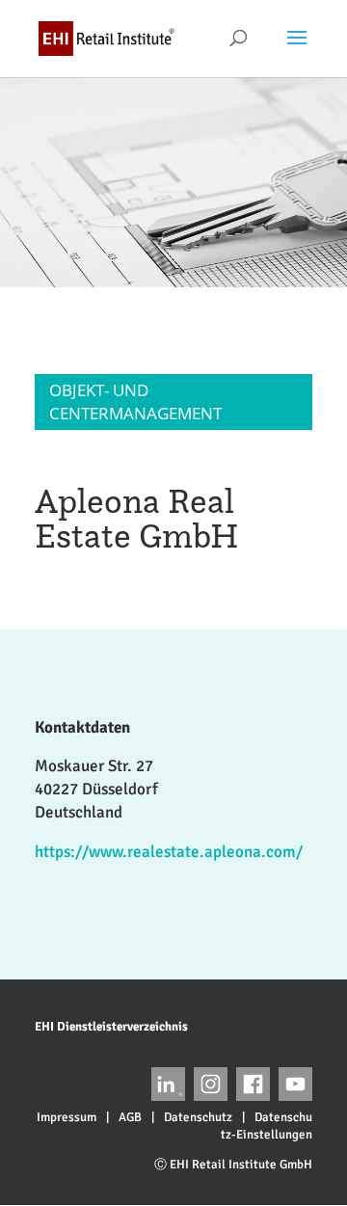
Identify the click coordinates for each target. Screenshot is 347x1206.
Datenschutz (198, 1117)
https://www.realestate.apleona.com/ (169, 852)
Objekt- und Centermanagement (135, 401)
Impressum (66, 1117)
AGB (130, 1117)
